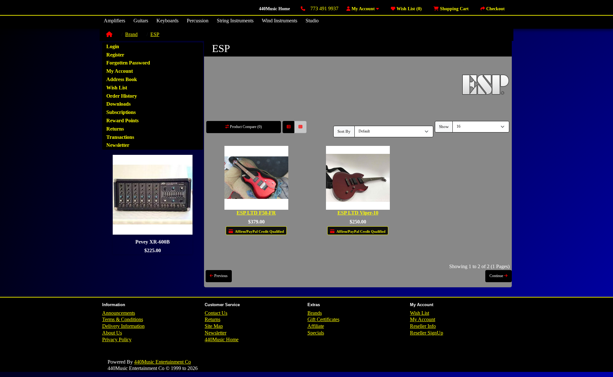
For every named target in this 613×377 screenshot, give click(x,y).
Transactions (120, 137)
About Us (112, 333)
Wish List (116, 87)
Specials (315, 333)
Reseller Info (423, 326)
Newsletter (117, 145)
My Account (119, 71)
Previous (220, 276)
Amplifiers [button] (114, 20)
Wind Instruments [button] (279, 20)
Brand (131, 34)
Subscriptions (121, 112)
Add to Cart (259, 244)
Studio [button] (312, 20)
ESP (154, 34)
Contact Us (216, 313)
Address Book (121, 79)
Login (112, 46)
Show (444, 126)
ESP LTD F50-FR (256, 212)
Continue (496, 276)
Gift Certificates (323, 319)
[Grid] (300, 127)
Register (115, 54)
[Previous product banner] (111, 204)
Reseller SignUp (426, 333)
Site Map (214, 326)
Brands (314, 313)
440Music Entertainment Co (162, 362)
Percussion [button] (197, 20)
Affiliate (315, 326)
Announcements (118, 313)
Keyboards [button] (167, 20)
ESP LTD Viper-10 (357, 212)
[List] (289, 127)
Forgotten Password (128, 62)
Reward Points (122, 120)
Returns (115, 129)
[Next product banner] (194, 204)
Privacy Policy (117, 339)
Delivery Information (123, 326)
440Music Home (274, 8)
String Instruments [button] (235, 20)
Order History (121, 96)
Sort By (344, 131)
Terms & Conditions (122, 319)
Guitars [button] (140, 20)
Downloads (118, 104)
